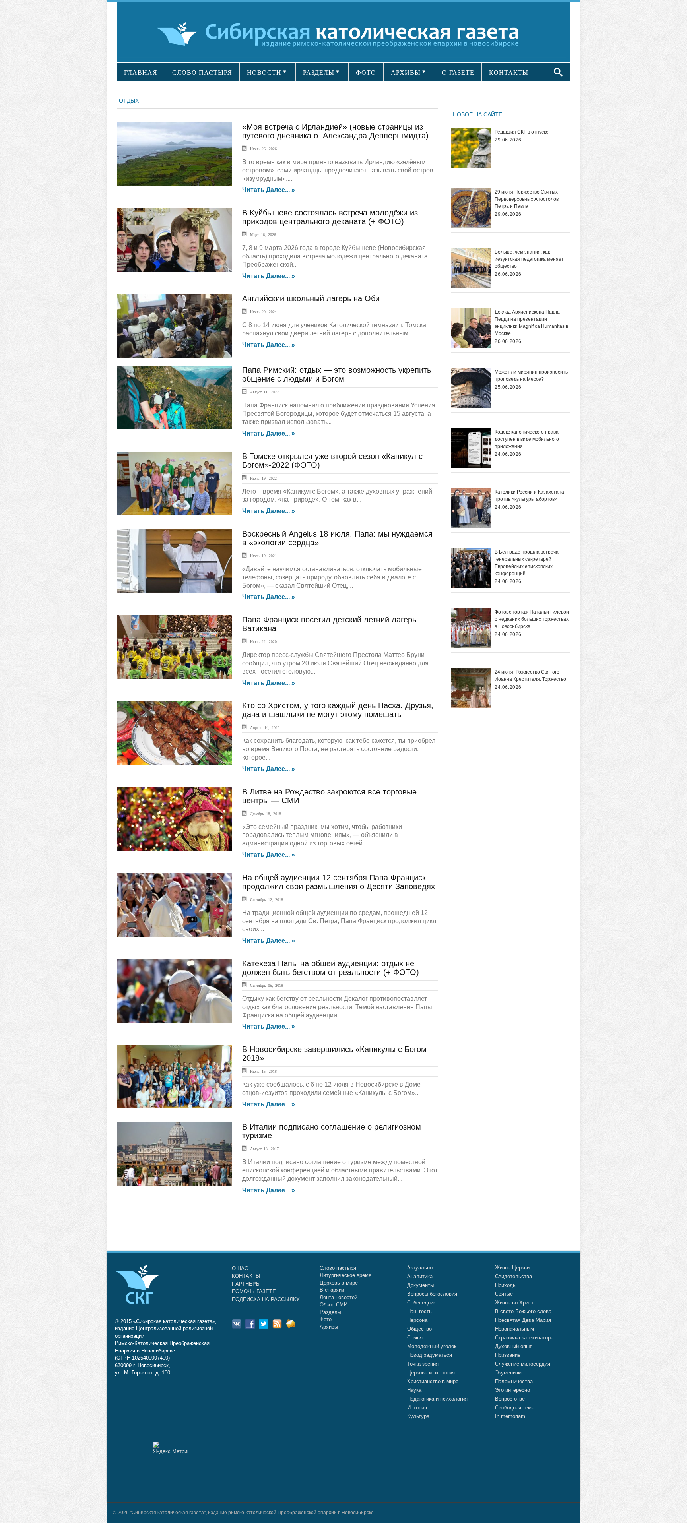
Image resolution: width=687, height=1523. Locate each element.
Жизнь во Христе (515, 1303)
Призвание (507, 1355)
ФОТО (366, 72)
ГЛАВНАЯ (140, 72)
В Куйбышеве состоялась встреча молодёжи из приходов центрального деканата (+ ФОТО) (330, 217)
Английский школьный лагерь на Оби (311, 298)
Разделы (330, 1312)
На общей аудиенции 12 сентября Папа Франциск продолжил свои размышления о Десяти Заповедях (338, 882)
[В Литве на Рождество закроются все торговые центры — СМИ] (174, 819)
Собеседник (421, 1303)
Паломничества (514, 1381)
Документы (420, 1285)
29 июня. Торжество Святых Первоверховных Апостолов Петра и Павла (527, 199)
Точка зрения (423, 1364)
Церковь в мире (339, 1283)
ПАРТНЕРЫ (246, 1284)
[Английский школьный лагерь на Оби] (174, 326)
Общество (419, 1329)
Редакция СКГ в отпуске (522, 132)
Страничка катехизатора (524, 1338)
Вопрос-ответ (511, 1399)
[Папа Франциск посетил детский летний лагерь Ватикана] (174, 647)
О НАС (240, 1268)
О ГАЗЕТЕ (458, 72)
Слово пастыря (338, 1268)
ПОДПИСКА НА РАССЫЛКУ (265, 1299)
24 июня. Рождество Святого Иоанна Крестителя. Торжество (530, 675)
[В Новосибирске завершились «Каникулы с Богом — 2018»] (174, 1076)
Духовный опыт (513, 1346)
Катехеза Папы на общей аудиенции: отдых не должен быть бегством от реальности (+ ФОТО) (330, 968)
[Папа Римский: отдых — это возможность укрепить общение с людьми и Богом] (174, 397)
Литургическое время (345, 1275)
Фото (326, 1319)
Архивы (329, 1327)
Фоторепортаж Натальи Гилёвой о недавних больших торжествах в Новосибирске (532, 619)
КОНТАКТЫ (508, 72)
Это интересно (512, 1390)
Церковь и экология (431, 1373)
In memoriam (510, 1416)
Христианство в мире (432, 1381)
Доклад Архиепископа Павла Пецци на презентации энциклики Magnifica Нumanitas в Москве (531, 322)
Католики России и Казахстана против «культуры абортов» (529, 495)
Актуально (420, 1268)
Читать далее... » (268, 190)
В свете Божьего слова (523, 1311)
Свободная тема (514, 1408)
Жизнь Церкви (512, 1268)
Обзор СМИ (333, 1305)
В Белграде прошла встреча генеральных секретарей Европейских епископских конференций (527, 562)
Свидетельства (513, 1276)
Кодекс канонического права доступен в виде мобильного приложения (527, 439)
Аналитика (420, 1276)
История (417, 1408)
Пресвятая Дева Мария (523, 1320)
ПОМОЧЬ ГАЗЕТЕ (254, 1291)
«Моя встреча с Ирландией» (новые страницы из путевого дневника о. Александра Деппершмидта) (335, 131)
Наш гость (419, 1311)
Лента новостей (338, 1297)
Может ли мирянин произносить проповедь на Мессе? (531, 375)
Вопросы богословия (432, 1294)
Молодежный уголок (431, 1346)
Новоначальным (514, 1329)
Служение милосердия (522, 1364)
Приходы (505, 1285)
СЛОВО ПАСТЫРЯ (202, 72)
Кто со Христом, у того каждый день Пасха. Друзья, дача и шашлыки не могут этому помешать (337, 710)
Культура (418, 1416)
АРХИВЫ (406, 72)
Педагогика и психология (437, 1399)
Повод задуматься (429, 1355)
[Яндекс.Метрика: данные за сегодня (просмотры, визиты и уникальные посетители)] (170, 1448)
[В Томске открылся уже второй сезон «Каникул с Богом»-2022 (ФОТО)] (174, 483)
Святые (504, 1294)
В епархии (332, 1290)
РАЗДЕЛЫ (318, 72)
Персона (417, 1320)
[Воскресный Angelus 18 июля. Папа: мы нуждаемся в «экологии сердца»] (174, 561)
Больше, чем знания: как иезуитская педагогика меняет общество (529, 259)
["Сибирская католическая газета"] (342, 34)
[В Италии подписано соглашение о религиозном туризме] (174, 1154)
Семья (415, 1338)
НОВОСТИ (264, 72)
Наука (414, 1390)
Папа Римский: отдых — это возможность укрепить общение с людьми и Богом (336, 374)
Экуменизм (508, 1373)
